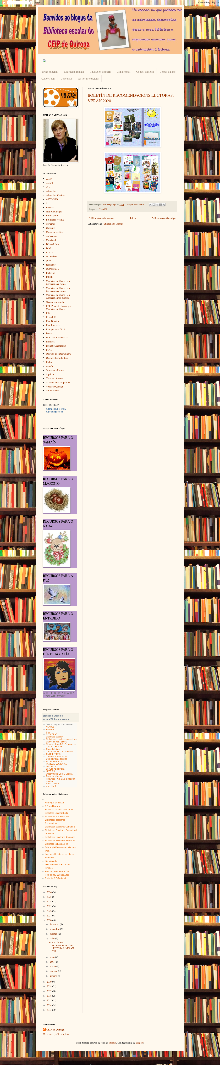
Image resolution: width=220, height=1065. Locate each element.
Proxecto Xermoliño (56, 345)
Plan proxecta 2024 (55, 329)
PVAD (49, 349)
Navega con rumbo (55, 301)
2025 (49, 896)
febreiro (54, 971)
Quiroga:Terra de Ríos (57, 357)
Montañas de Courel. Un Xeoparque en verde (58, 282)
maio (52, 957)
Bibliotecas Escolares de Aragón (60, 837)
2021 (49, 915)
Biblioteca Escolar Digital (56, 813)
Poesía (49, 333)
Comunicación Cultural (57, 756)
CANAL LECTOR (54, 746)
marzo (53, 966)
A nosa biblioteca (54, 412)
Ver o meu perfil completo (56, 1034)
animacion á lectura (55, 195)
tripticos (50, 374)
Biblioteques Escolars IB (56, 844)
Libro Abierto (51, 861)
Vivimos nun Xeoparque (58, 382)
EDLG (49, 252)
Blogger (139, 1042)
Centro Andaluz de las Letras (59, 751)
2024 (49, 901)
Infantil (49, 276)
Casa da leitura (53, 749)
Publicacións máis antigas (163, 218)
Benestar (50, 207)
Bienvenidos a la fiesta (56, 742)
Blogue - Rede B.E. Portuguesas (61, 744)
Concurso (50, 227)
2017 (49, 991)
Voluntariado (52, 390)
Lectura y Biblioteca (55, 769)
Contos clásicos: (145, 71)
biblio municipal (54, 211)
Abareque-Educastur (54, 803)
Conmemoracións (54, 232)
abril (52, 961)
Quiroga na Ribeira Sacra (58, 353)
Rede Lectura (52, 783)
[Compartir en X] (157, 204)
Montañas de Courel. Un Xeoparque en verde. (58, 289)
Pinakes (49, 868)
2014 (49, 1005)
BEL (48, 732)
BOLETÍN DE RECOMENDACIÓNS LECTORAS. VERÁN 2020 (61, 947)
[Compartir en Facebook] (160, 204)
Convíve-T (51, 240)
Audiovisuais (48, 78)
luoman (112, 1042)
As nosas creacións (88, 78)
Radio (49, 362)
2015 (49, 1000)
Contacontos (123, 71)
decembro (55, 924)
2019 (49, 981)
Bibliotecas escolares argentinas (61, 739)
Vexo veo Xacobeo (55, 378)
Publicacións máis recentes (101, 218)
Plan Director (52, 321)
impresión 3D (52, 268)
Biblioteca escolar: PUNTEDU (59, 809)
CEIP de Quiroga (55, 1029)
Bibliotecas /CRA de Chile (57, 816)
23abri (49, 178)
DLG (48, 248)
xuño (52, 938)
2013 (49, 1009)
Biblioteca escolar (54, 737)
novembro (55, 929)
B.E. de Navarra (52, 806)
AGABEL (50, 727)
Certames (50, 223)
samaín (49, 366)
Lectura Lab (51, 766)
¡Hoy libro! (51, 786)
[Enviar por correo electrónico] (150, 204)
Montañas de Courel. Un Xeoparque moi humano (58, 296)
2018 (49, 986)
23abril (49, 182)
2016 (49, 995)
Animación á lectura (56, 409)
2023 (49, 906)
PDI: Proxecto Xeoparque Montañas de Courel (58, 307)
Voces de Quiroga (54, 386)
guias (48, 260)
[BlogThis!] (154, 204)
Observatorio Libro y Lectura (59, 774)
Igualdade (51, 264)
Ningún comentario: (136, 204)
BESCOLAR (51, 734)
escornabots (51, 256)
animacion (51, 191)
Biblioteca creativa (55, 219)
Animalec (50, 729)
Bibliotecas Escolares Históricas (60, 840)
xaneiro (54, 975)
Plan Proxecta (52, 325)
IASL (47, 851)
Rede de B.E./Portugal (55, 878)
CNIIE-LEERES (53, 754)
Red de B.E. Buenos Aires (57, 875)
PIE (48, 312)
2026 (49, 892)
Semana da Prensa (55, 370)
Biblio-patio (52, 215)
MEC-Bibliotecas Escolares (57, 864)
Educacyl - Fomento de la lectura (60, 847)
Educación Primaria (100, 71)
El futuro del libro (54, 761)
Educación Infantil (74, 71)
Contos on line (167, 71)
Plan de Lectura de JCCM (57, 871)
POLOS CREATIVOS (57, 337)
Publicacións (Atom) (113, 223)
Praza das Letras (54, 776)
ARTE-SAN (52, 199)
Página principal (49, 71)
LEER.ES (50, 771)
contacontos (51, 236)
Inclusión (50, 272)
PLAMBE (103, 209)
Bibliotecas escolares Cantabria (60, 827)
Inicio (133, 218)
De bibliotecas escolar (56, 759)
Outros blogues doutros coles (59, 724)
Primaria (50, 341)
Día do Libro (52, 244)
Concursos (66, 78)
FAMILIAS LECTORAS (56, 764)
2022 (49, 910)
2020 (49, 920)
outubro (54, 933)
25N (48, 187)
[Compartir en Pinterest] (164, 204)
